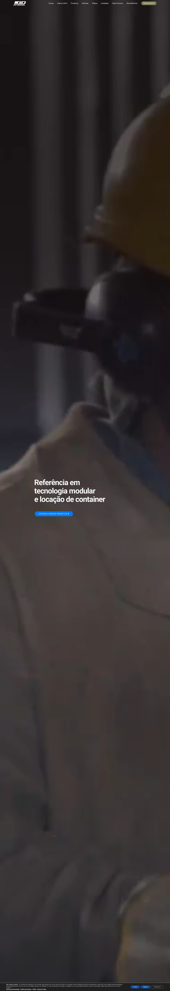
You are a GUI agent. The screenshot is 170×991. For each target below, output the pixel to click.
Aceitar (135, 987)
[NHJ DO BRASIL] (19, 3)
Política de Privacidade (12, 989)
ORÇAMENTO (149, 3)
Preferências (157, 987)
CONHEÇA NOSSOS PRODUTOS (53, 514)
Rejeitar (145, 987)
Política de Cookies (25, 989)
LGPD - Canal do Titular (39, 989)
